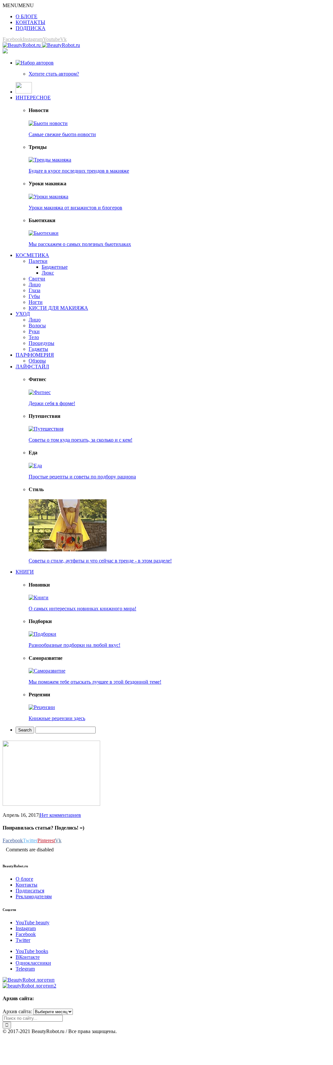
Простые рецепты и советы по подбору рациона (82, 476)
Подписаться (30, 890)
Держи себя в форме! (52, 403)
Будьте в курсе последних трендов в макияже (79, 171)
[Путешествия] (46, 429)
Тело (34, 337)
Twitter (23, 940)
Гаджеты (38, 349)
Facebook (26, 934)
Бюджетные (55, 267)
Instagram (26, 928)
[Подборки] (42, 634)
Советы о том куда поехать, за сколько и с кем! (80, 440)
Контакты (26, 885)
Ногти (36, 302)
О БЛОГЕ (26, 16)
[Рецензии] (42, 707)
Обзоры (37, 360)
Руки (34, 331)
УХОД (23, 314)
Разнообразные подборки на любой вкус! (74, 645)
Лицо (35, 284)
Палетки (38, 261)
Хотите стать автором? (54, 74)
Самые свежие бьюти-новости (62, 134)
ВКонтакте (28, 957)
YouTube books (32, 951)
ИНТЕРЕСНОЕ (33, 97)
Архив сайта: (17, 1011)
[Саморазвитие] (47, 671)
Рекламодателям (34, 896)
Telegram (25, 969)
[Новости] (48, 123)
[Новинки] (38, 597)
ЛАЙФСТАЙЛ (32, 366)
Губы (34, 296)
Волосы (37, 325)
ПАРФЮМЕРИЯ (35, 355)
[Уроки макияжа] (48, 196)
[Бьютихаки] (44, 233)
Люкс (48, 273)
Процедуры (41, 343)
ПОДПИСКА (31, 28)
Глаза (34, 290)
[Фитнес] (40, 392)
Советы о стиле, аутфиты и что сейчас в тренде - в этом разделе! (100, 560)
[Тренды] (50, 160)
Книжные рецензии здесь (57, 718)
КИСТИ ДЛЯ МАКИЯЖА (58, 308)
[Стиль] (68, 549)
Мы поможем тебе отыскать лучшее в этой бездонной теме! (95, 682)
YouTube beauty (32, 922)
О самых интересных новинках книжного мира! (82, 608)
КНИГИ (25, 572)
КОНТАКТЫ (30, 22)
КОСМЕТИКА (32, 255)
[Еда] (35, 465)
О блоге (24, 879)
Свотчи (37, 278)
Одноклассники (33, 963)
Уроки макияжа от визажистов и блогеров (75, 207)
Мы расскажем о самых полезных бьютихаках (80, 244)
